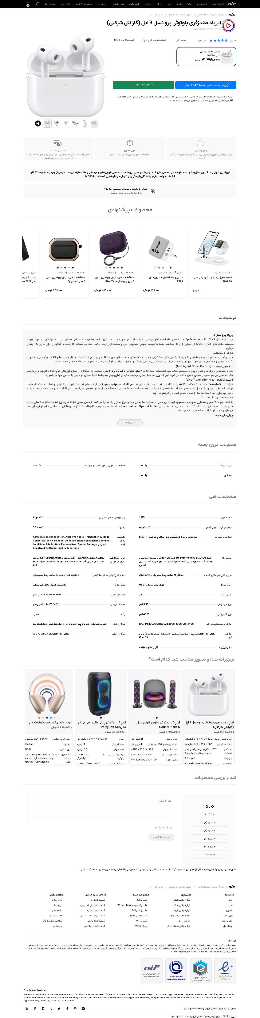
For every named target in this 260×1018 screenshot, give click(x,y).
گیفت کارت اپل (97, 900)
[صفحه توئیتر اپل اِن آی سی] (59, 1009)
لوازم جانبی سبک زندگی (178, 926)
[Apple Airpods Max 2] (47, 694)
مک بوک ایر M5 (140, 910)
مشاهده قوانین (51, 158)
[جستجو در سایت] (37, 4)
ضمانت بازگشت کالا (52, 920)
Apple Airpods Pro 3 (198, 339)
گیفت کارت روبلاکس (94, 926)
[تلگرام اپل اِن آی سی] (83, 1009)
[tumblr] (51, 1009)
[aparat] (27, 1009)
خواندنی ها (50, 4)
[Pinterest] (35, 1009)
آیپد (169, 4)
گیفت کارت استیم (96, 910)
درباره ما (58, 905)
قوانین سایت (55, 915)
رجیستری (57, 926)
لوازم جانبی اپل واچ (180, 915)
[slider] (218, 41)
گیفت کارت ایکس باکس (92, 915)
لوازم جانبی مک (182, 905)
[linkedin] (43, 1009)
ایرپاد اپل (158, 14)
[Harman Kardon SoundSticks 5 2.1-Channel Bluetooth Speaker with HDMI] (154, 694)
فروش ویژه (202, 4)
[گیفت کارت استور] (176, 971)
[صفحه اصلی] (232, 4)
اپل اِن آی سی (233, 15)
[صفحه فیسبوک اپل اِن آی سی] (67, 1009)
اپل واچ (147, 4)
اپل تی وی (227, 920)
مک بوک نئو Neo (139, 915)
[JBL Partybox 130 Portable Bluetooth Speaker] (101, 694)
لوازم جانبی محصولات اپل (210, 14)
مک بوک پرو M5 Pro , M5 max (132, 905)
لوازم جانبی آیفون (180, 900)
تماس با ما (65, 4)
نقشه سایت (56, 910)
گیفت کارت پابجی (96, 920)
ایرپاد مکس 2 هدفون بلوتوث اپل (50, 723)
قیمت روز (101, 4)
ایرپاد (159, 4)
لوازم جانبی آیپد (181, 910)
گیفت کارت (218, 4)
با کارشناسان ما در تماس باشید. (126, 192)
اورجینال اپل (184, 920)
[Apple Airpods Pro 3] (208, 694)
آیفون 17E (142, 900)
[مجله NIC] (152, 971)
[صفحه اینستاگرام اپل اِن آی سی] (75, 1009)
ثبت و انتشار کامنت (161, 837)
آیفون (179, 4)
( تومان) (205, 85)
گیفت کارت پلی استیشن (92, 905)
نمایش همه (130, 422)
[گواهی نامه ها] (225, 971)
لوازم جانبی (134, 4)
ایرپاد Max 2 (141, 926)
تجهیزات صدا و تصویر (180, 14)
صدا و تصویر (118, 4)
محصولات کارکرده (84, 4)
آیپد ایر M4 (142, 920)
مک (189, 4)
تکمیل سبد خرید (143, 84)
